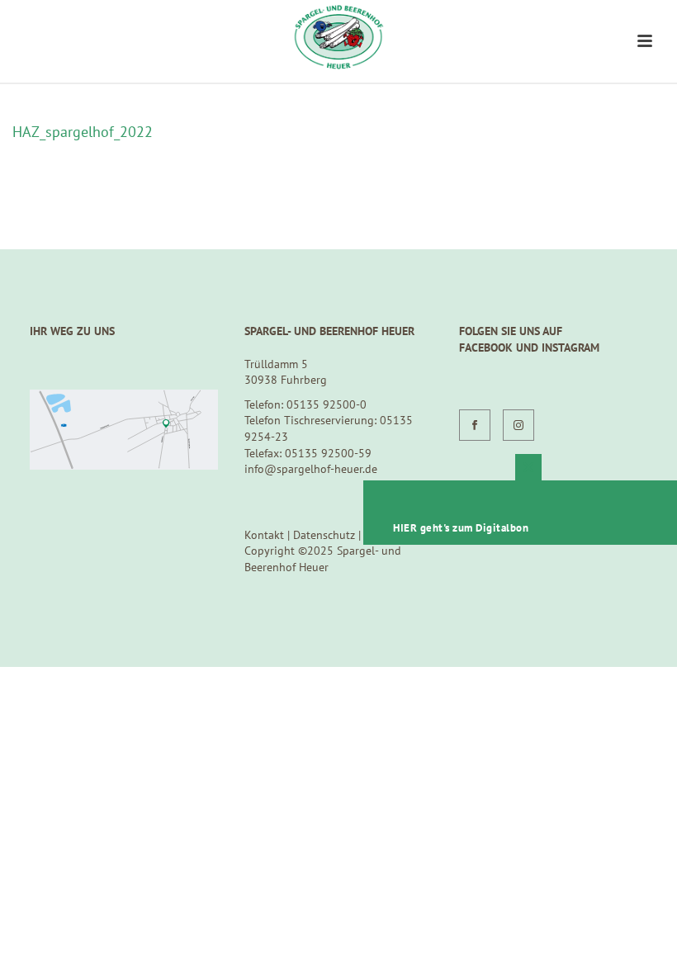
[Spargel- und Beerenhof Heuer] (338, 37)
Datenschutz (324, 534)
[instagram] (518, 425)
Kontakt (264, 534)
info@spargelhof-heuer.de (310, 468)
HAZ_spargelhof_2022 (82, 131)
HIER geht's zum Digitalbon (460, 528)
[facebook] (474, 425)
